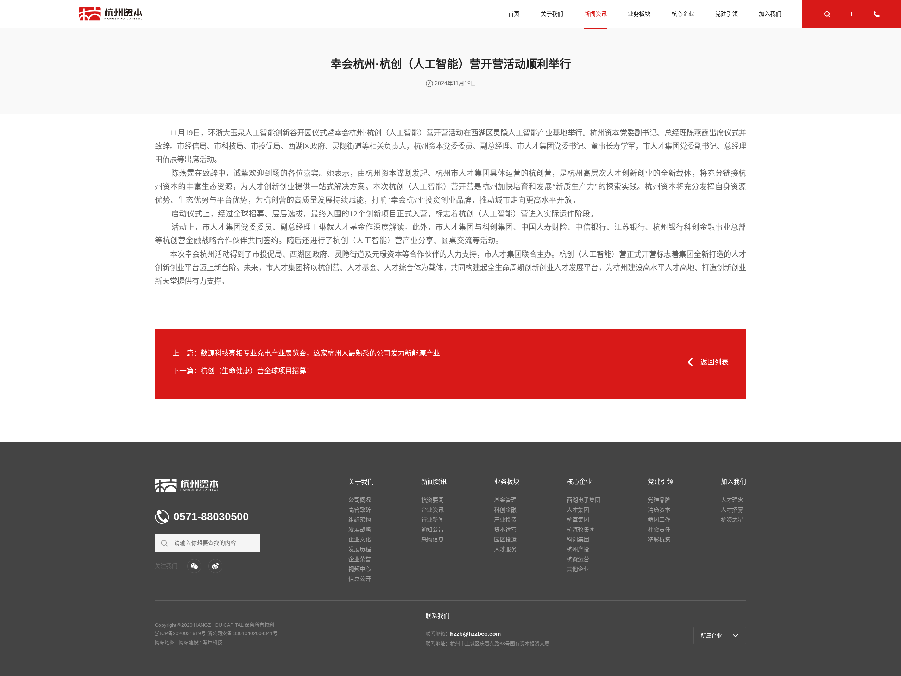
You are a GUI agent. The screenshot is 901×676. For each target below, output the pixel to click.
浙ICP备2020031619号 (180, 633)
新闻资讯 (595, 14)
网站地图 (165, 642)
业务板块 (639, 14)
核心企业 (683, 14)
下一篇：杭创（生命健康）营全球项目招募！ (242, 371)
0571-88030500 (211, 516)
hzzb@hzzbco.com (475, 634)
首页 (513, 14)
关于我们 (552, 14)
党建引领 (726, 14)
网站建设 (189, 642)
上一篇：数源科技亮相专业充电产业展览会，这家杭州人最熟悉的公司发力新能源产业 (306, 353)
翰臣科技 (212, 642)
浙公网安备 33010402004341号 (242, 633)
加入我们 (770, 14)
